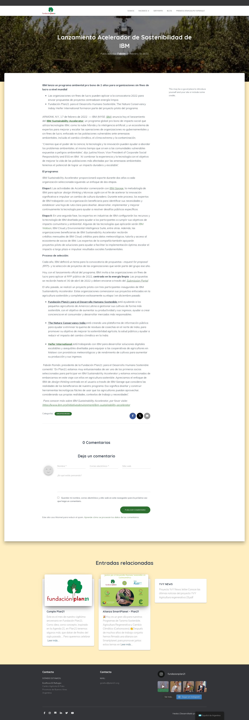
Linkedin (61, 713)
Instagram (49, 713)
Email (55, 712)
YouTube (72, 713)
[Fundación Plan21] (49, 10)
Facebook (44, 713)
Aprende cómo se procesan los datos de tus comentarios (111, 517)
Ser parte (158, 11)
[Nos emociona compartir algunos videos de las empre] (188, 686)
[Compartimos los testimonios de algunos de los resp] (175, 686)
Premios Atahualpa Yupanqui (190, 11)
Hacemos (143, 11)
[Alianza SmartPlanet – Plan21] (124, 590)
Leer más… (53, 640)
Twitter (66, 713)
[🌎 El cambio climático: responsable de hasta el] (163, 686)
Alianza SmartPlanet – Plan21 (121, 611)
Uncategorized (63, 414)
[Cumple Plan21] (68, 590)
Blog (169, 11)
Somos (131, 11)
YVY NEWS (166, 584)
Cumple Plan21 (56, 611)
